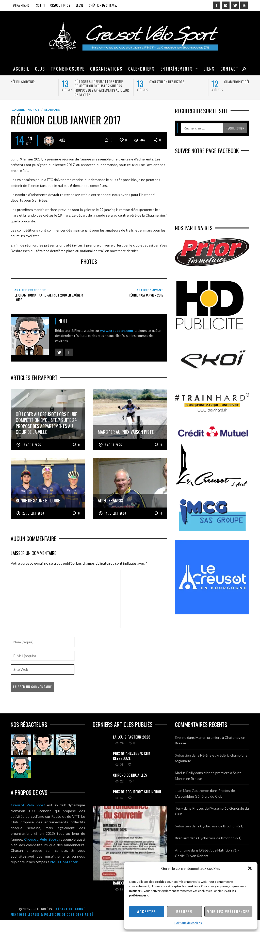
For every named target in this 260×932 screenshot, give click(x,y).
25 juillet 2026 (33, 512)
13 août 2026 (31, 443)
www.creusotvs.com (116, 329)
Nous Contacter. (64, 860)
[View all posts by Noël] (49, 139)
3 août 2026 (113, 443)
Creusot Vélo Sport (28, 804)
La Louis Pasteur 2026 (189, 81)
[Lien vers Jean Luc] (66, 743)
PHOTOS (89, 260)
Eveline (180, 736)
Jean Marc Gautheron (192, 789)
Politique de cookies (188, 923)
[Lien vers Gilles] (21, 766)
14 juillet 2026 (115, 512)
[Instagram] (226, 5)
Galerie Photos (26, 108)
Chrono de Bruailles (130, 773)
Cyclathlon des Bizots (40, 81)
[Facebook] (216, 5)
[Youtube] (244, 5)
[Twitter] (235, 5)
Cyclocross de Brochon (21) (221, 825)
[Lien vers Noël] (21, 743)
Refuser (184, 911)
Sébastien (183, 753)
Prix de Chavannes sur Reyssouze (131, 754)
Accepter (146, 911)
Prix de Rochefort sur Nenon (137, 790)
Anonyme (182, 848)
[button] (249, 868)
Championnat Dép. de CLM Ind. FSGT (123, 81)
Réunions (52, 108)
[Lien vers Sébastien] (43, 743)
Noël (61, 138)
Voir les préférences (228, 911)
